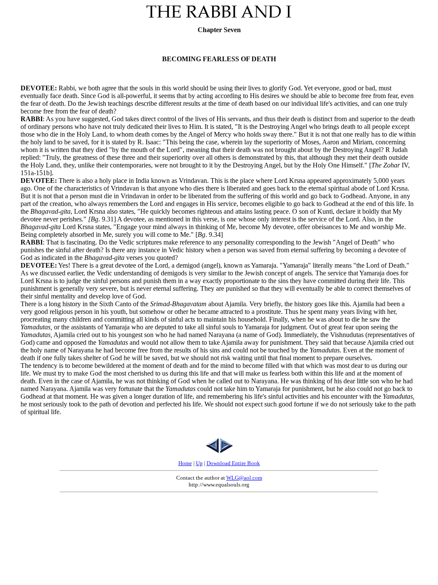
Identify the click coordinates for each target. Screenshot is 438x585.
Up (199, 463)
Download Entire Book (233, 463)
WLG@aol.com (244, 478)
